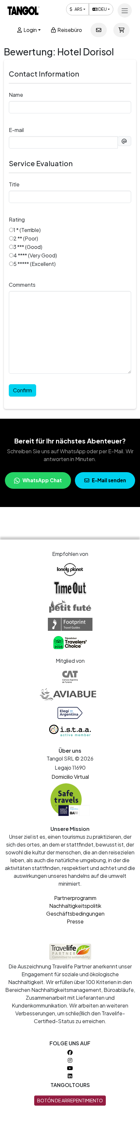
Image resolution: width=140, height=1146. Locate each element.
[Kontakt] (99, 30)
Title (14, 184)
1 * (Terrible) (27, 229)
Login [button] (29, 29)
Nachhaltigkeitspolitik (75, 905)
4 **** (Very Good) (35, 255)
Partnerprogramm (75, 897)
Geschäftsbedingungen (75, 913)
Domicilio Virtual (70, 776)
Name (16, 94)
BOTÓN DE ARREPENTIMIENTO (70, 1100)
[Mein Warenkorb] (121, 30)
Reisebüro (69, 29)
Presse (75, 921)
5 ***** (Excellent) (34, 263)
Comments (22, 284)
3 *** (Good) (27, 246)
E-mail (16, 129)
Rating (17, 219)
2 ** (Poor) (25, 238)
